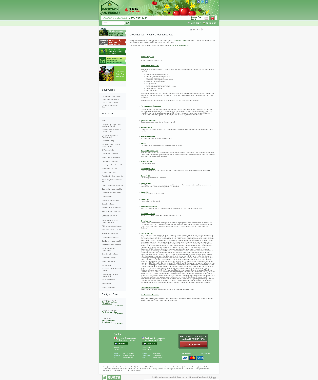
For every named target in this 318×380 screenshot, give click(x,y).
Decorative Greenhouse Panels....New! (110, 136)
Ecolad (175, 40)
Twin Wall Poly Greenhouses (111, 208)
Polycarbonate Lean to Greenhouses (109, 216)
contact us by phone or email (179, 45)
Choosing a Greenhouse (110, 254)
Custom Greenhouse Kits (110, 200)
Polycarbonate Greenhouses (111, 211)
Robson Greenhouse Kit (110, 233)
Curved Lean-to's (107, 196)
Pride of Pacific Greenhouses (111, 226)
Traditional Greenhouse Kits (111, 245)
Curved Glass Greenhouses (111, 193)
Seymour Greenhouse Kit (110, 237)
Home (104, 121)
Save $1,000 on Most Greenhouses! (109, 303)
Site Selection (106, 265)
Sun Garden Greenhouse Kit (111, 241)
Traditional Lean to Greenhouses (108, 249)
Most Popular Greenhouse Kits (112, 165)
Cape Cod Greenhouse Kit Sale (112, 185)
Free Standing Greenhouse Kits (112, 176)
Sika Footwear (183, 40)
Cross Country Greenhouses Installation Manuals (111, 125)
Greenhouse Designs (109, 258)
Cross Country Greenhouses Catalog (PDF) (111, 130)
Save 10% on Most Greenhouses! (108, 321)
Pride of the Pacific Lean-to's (111, 230)
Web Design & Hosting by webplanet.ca (207, 378)
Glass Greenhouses (108, 204)
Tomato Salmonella (108, 287)
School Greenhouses (109, 172)
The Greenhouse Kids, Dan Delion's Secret (111, 145)
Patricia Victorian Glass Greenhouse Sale (110, 221)
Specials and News (108, 280)
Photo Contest (106, 283)
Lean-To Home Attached (110, 102)
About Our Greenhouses (110, 161)
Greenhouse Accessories (110, 99)
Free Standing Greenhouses (111, 96)
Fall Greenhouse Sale (109, 312)
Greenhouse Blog (108, 141)
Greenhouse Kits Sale (109, 169)
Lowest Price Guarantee (110, 154)
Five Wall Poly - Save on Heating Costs (110, 275)
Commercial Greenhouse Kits (112, 189)
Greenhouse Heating (109, 261)
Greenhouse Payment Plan (111, 157)
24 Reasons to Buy (108, 150)
